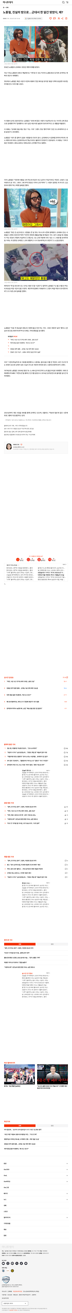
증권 (5, 1163)
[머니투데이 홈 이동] (8, 1247)
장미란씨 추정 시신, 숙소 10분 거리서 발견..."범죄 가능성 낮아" (26, 765)
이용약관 (4, 1295)
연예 (7, 7)
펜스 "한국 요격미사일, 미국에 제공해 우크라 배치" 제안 (23, 865)
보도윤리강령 (5, 1298)
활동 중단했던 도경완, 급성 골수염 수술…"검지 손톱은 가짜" (22, 958)
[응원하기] (21, 444)
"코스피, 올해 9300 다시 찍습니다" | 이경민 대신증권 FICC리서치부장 (52, 1087)
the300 (6, 1169)
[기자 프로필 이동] (9, 446)
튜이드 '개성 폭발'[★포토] (12, 1086)
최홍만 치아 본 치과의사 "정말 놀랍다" (15, 962)
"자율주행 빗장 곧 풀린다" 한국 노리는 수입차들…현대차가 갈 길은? (27, 756)
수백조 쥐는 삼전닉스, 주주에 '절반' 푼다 (19, 873)
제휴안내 (15, 1295)
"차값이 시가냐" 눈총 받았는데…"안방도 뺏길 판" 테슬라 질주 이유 (27, 752)
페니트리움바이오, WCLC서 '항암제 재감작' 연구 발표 (23, 702)
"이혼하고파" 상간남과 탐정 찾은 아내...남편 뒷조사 (22, 819)
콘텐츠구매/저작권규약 (24, 1295)
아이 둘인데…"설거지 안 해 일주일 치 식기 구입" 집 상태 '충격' (23, 1130)
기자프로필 (7, 1223)
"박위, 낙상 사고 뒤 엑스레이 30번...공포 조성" (24, 340)
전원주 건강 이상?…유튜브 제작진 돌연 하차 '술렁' (25, 352)
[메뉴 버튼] (67, 2)
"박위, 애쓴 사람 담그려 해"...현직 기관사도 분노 (21, 815)
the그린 (6, 1187)
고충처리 (34, 1295)
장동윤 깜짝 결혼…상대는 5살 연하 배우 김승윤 (24, 349)
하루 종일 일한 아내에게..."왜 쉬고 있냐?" (22, 343)
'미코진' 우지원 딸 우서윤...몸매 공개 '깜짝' (17, 953)
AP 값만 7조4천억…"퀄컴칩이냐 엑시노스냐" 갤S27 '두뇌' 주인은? (27, 761)
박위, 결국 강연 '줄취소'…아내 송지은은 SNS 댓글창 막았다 (25, 869)
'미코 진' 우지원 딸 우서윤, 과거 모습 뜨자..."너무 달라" (23, 823)
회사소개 (4, 1291)
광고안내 (10, 1295)
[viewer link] (65, 59)
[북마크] (66, 18)
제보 (5, 1229)
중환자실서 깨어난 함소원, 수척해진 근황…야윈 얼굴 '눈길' (21, 1139)
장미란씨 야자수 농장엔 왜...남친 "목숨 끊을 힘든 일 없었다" (24, 708)
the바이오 (7, 1181)
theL (5, 1175)
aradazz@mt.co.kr (18, 447)
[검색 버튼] (63, 2)
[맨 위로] (68, 1305)
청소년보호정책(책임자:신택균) (31, 1291)
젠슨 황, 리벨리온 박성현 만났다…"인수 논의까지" (22, 748)
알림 (5, 1235)
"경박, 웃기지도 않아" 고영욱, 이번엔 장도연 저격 (21, 807)
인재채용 (10, 1291)
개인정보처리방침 (17, 1291)
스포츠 (6, 1211)
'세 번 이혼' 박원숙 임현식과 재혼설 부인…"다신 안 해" (20, 1134)
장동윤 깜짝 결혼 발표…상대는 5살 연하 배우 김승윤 (22, 688)
